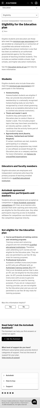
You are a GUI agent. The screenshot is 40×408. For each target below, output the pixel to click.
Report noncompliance (27, 401)
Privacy (4, 401)
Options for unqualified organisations (21, 155)
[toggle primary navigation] (4, 3)
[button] (19, 8)
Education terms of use (17, 67)
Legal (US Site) (15, 403)
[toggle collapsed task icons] (28, 3)
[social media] (8, 393)
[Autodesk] (11, 3)
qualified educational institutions (21, 246)
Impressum (24, 403)
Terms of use (5, 403)
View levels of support (11, 357)
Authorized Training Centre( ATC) (19, 267)
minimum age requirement (24, 41)
